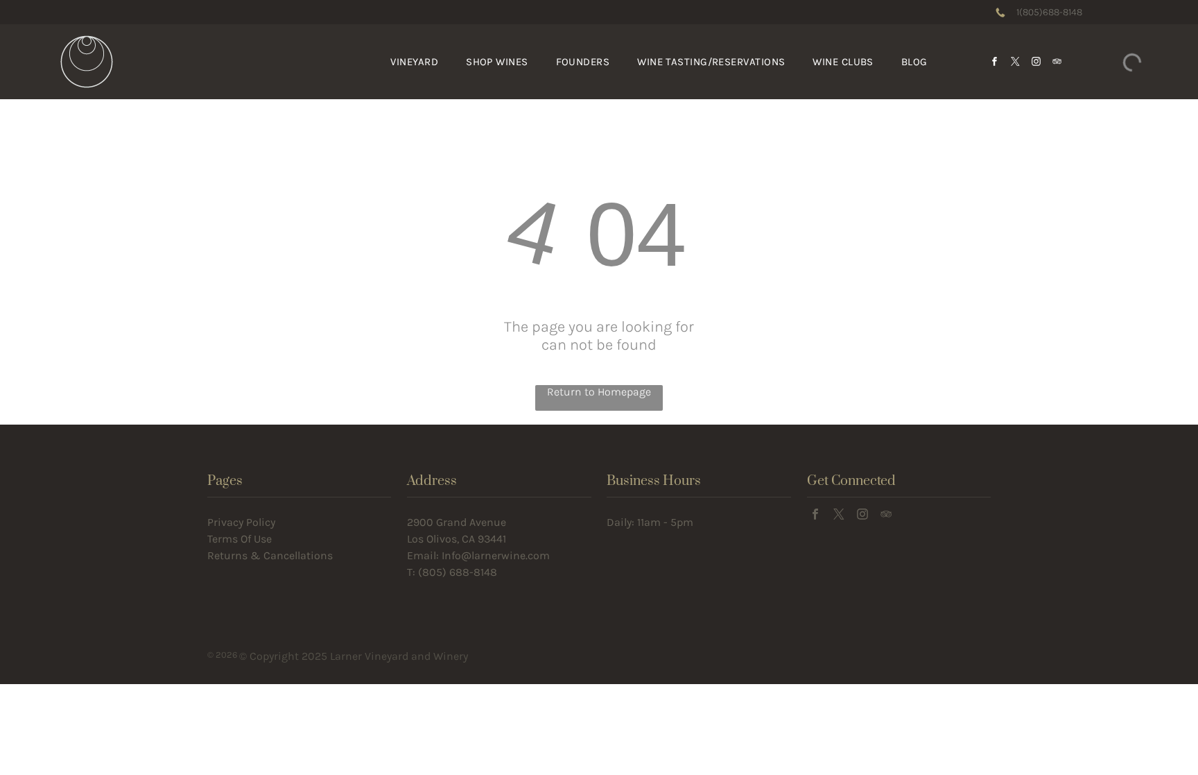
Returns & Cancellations (270, 555)
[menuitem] (414, 62)
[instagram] (1036, 62)
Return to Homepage (599, 391)
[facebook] (994, 62)
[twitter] (1015, 62)
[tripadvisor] (1057, 62)
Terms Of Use (239, 538)
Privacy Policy (241, 522)
